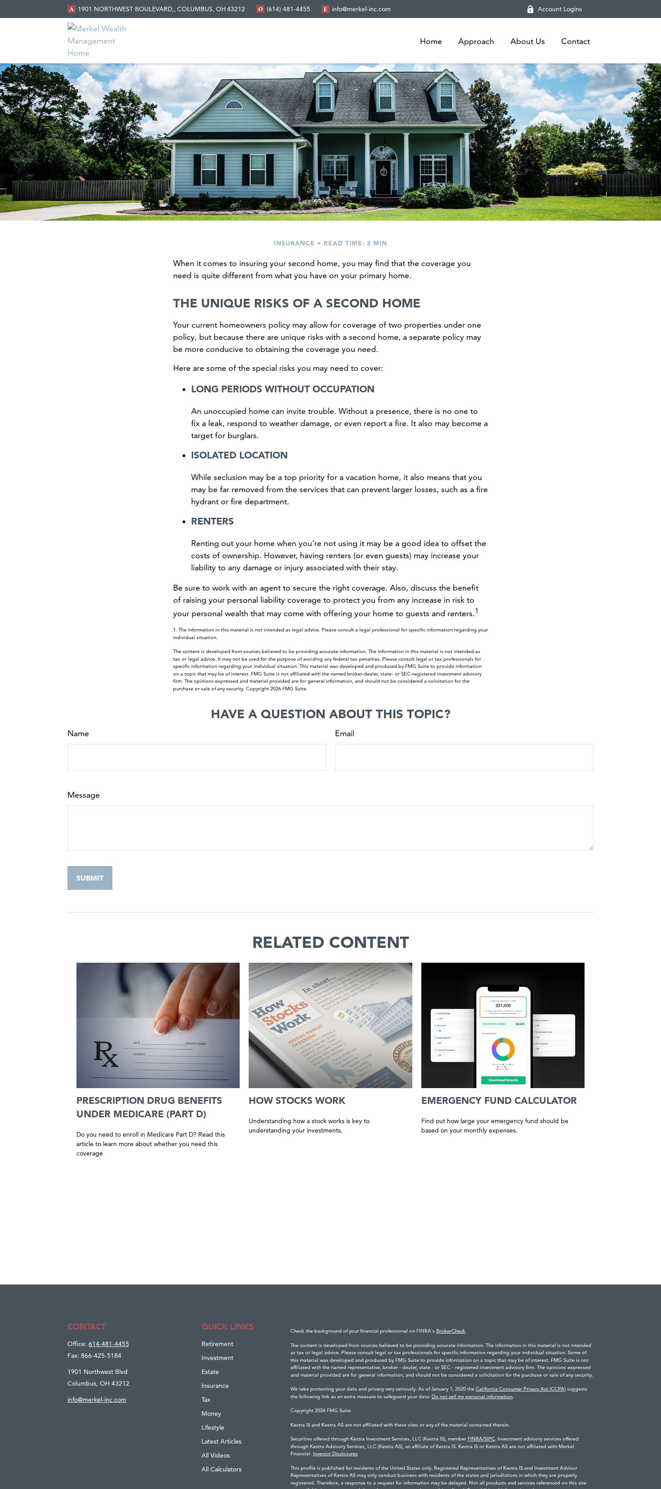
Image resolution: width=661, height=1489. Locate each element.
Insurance (215, 1386)
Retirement (217, 1344)
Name (78, 733)
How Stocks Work (297, 1100)
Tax (205, 1400)
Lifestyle (212, 1427)
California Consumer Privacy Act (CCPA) (521, 1389)
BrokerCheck (450, 1331)
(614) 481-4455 (288, 9)
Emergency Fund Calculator (499, 1100)
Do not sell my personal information (472, 1396)
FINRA (475, 1439)
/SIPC (488, 1439)
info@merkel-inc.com (361, 9)
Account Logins (560, 9)
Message (83, 795)
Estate (210, 1372)
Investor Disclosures (335, 1453)
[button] (431, 41)
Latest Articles (221, 1441)
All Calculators (221, 1469)
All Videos (215, 1455)
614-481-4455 (109, 1344)
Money (211, 1413)
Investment (217, 1358)
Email (344, 733)
